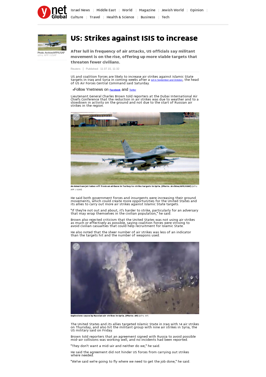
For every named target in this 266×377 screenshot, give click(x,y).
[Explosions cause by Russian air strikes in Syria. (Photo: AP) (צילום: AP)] (135, 278)
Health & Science (120, 17)
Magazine (147, 10)
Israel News (80, 10)
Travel (95, 17)
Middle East (106, 10)
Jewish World (173, 10)
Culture (77, 17)
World (127, 10)
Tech (165, 17)
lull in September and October (166, 80)
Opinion (196, 10)
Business (148, 17)
